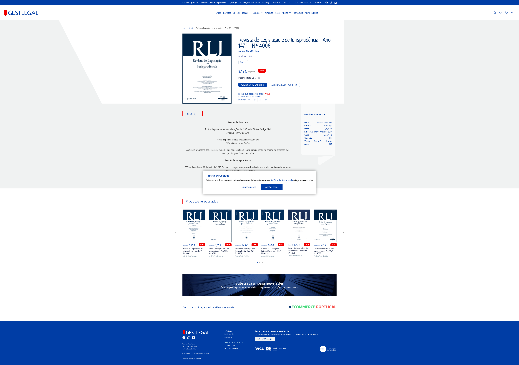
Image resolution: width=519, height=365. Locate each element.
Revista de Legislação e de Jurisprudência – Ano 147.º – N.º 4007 (324, 251)
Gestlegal (242, 56)
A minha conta (230, 345)
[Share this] (254, 100)
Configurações (249, 186)
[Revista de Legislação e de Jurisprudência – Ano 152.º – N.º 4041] (194, 226)
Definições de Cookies (189, 349)
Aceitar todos (272, 186)
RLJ (250, 56)
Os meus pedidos (231, 348)
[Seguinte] (344, 233)
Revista (191, 28)
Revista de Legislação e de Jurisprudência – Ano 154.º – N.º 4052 (298, 250)
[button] (495, 13)
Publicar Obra (230, 334)
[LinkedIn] (336, 2)
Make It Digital (196, 358)
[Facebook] (326, 2)
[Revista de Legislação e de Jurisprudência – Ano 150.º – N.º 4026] (272, 226)
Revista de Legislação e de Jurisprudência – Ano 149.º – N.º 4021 (219, 251)
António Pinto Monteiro (248, 51)
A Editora (228, 331)
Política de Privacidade (189, 346)
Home (184, 28)
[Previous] (175, 233)
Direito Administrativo (323, 141)
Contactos (228, 337)
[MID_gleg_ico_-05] (328, 349)
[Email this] (249, 100)
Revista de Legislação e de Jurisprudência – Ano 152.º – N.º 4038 (245, 251)
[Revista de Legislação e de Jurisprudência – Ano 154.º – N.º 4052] (299, 226)
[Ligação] (500, 12)
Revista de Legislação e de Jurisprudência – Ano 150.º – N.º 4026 (271, 251)
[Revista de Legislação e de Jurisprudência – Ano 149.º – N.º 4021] (220, 226)
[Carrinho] (506, 12)
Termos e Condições (188, 344)
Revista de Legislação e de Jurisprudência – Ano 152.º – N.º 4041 (193, 251)
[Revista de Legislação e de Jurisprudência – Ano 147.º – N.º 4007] (325, 226)
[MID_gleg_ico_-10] (21, 13)
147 (330, 144)
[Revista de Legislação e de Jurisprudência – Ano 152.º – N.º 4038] (246, 226)
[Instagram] (331, 2)
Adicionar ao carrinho (253, 85)
